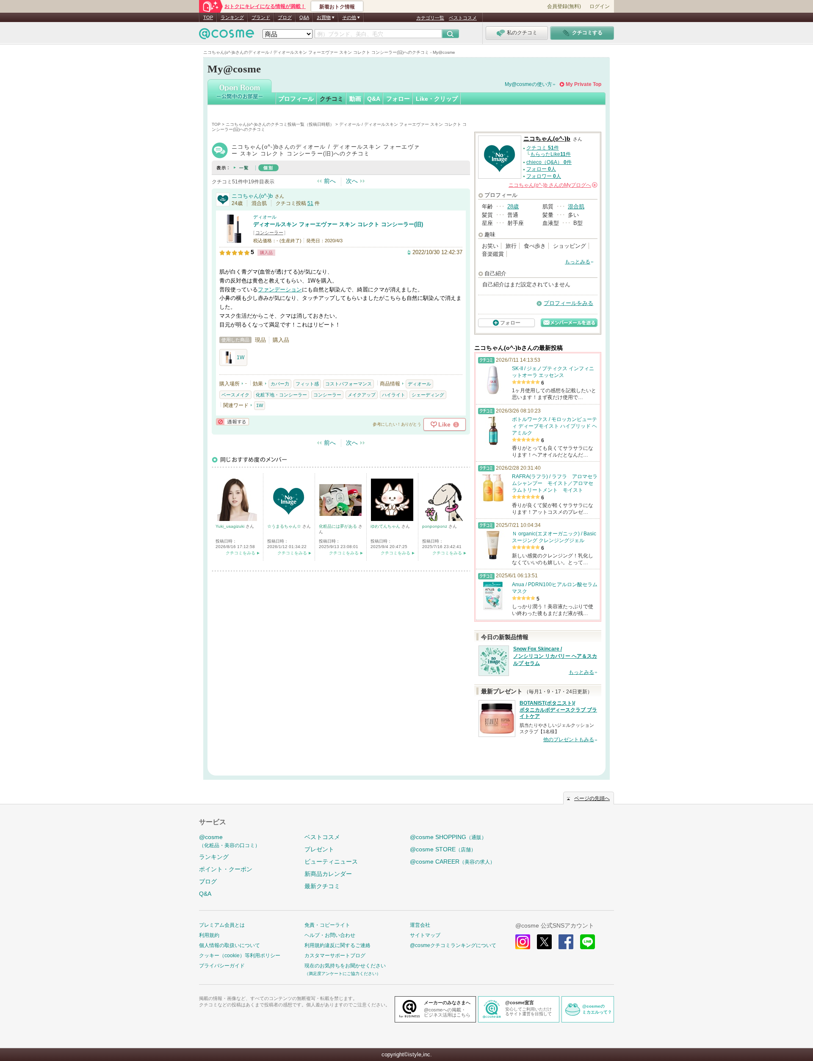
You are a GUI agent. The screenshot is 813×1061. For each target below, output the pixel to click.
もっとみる (577, 262)
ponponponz (435, 526)
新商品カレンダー (328, 873)
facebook (566, 941)
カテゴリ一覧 (430, 17)
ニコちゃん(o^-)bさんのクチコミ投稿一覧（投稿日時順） (280, 124)
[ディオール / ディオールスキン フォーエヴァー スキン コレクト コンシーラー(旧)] (234, 240)
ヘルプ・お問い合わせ (329, 935)
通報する (232, 421)
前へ (330, 180)
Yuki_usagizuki (231, 526)
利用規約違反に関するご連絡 (337, 945)
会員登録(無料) (564, 6)
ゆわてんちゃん (386, 526)
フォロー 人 (541, 169)
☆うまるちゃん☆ (284, 526)
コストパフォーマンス (348, 383)
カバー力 (280, 383)
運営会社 (420, 925)
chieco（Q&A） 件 (549, 162)
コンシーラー (269, 232)
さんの (552, 185)
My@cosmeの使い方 (528, 84)
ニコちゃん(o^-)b (252, 196)
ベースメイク (235, 394)
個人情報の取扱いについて (229, 945)
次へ (352, 180)
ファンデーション (280, 289)
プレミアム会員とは (222, 925)
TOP (208, 17)
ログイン (599, 6)
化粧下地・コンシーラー (281, 394)
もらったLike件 (550, 154)
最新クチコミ (322, 886)
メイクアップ (362, 394)
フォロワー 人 (543, 176)
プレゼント (319, 849)
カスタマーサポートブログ (334, 956)
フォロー (398, 98)
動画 (355, 98)
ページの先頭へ (592, 798)
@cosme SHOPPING (448, 837)
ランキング (232, 17)
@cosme (229, 841)
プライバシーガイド (222, 966)
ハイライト (393, 394)
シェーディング (428, 394)
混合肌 (576, 206)
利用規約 (209, 935)
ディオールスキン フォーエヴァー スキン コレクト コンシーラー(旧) (338, 224)
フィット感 (307, 383)
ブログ (285, 17)
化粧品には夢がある (338, 526)
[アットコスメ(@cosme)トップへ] (226, 36)
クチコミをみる (240, 553)
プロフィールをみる (568, 303)
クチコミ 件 (542, 148)
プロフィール (296, 98)
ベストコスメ (463, 17)
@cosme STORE (443, 849)
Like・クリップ (437, 98)
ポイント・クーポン (225, 869)
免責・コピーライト (327, 925)
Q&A (304, 17)
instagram (522, 941)
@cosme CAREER (452, 861)
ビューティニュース (331, 861)
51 (310, 203)
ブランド (261, 17)
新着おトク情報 (337, 7)
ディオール (265, 216)
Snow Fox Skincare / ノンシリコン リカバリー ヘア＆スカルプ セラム (555, 656)
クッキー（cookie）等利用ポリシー (239, 956)
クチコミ (331, 98)
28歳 (513, 206)
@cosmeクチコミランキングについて (453, 945)
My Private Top (583, 84)
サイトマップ (425, 935)
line (587, 941)
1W (240, 357)
